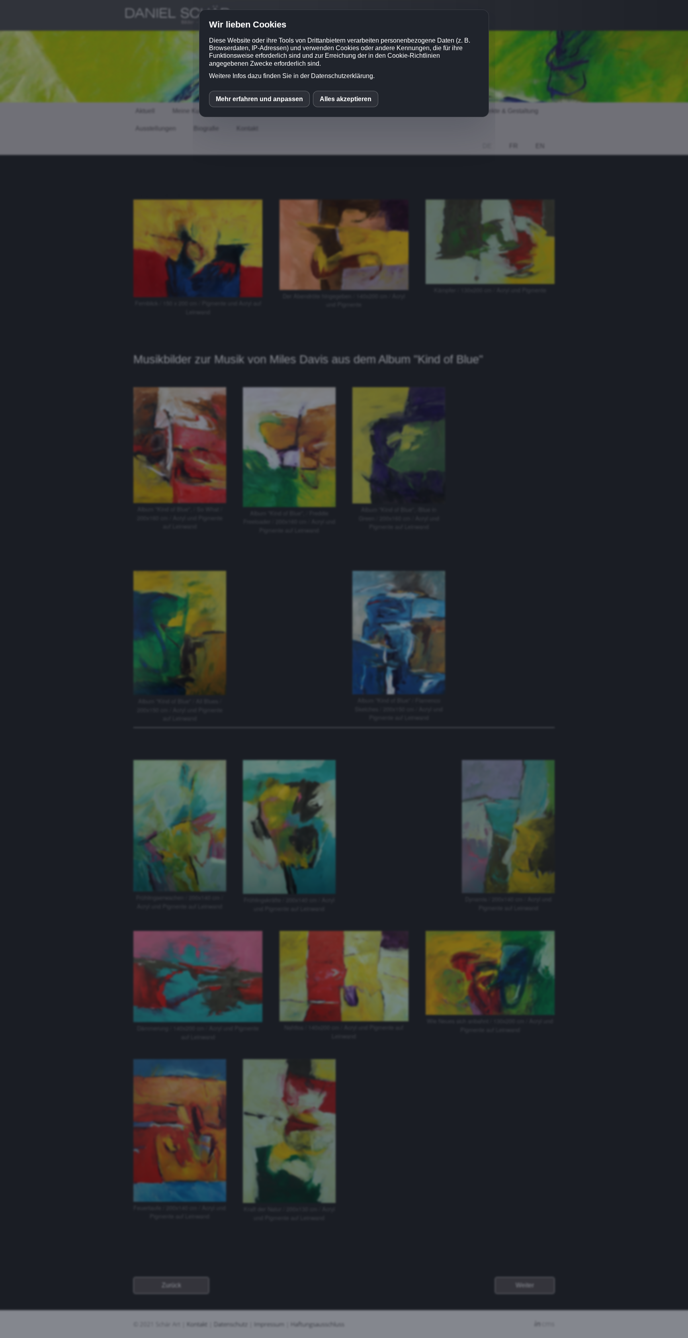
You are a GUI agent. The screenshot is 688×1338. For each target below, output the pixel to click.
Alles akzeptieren (345, 99)
